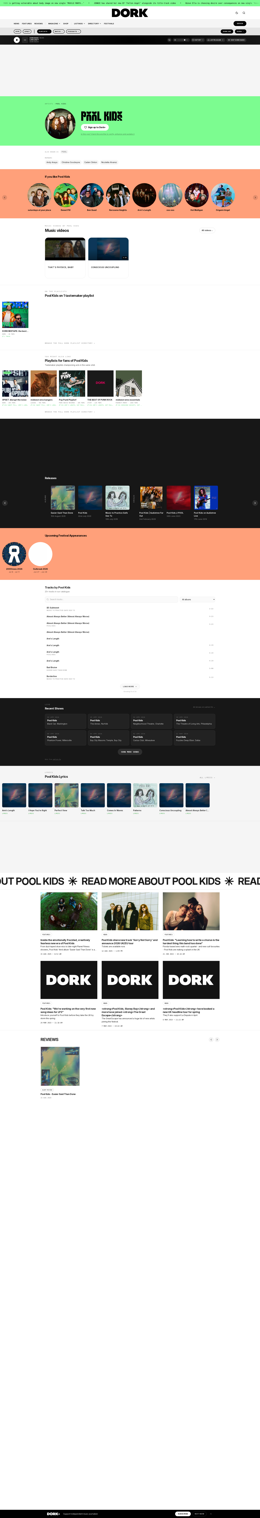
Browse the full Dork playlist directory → (70, 343)
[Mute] (175, 40)
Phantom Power (54, 740)
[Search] (243, 12)
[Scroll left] (4, 197)
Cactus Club (138, 740)
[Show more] (211, 1514)
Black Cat (51, 724)
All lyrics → (207, 778)
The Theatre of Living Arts (188, 724)
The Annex (95, 724)
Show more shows (130, 752)
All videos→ (207, 230)
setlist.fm (57, 759)
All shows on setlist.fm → (204, 707)
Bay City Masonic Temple (101, 740)
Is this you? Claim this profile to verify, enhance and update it (108, 134)
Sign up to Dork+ (97, 127)
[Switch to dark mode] (236, 12)
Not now (199, 1514)
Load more (128, 686)
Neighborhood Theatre (143, 724)
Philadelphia (206, 724)
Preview (157, 506)
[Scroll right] (255, 197)
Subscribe (183, 1514)
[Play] (17, 40)
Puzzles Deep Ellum (185, 740)
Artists (49, 104)
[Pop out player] (169, 40)
